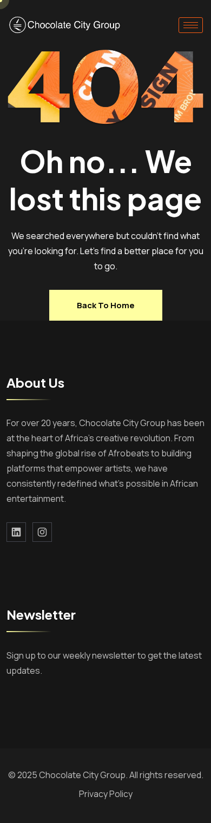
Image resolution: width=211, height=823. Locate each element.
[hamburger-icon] (191, 25)
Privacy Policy (106, 794)
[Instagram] (42, 532)
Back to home (106, 305)
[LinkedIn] (16, 532)
